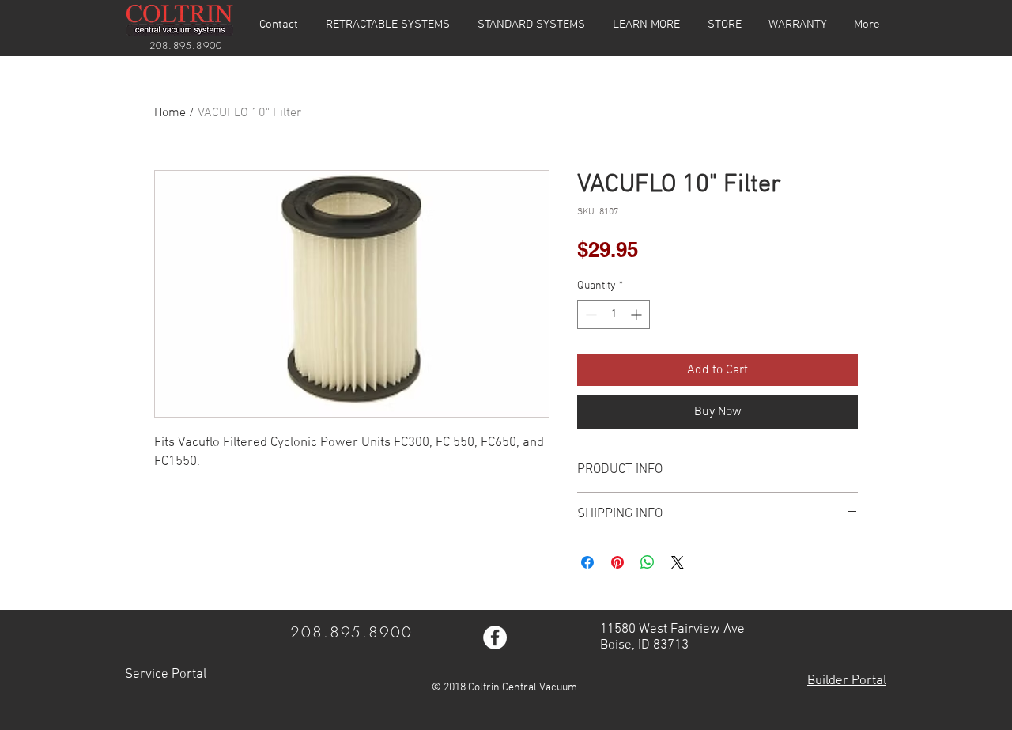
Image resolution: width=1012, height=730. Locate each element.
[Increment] (638, 314)
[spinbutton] (613, 314)
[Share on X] (677, 562)
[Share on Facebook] (587, 562)
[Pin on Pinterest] (617, 562)
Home (170, 113)
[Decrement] (589, 314)
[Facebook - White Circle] (495, 637)
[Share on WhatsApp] (647, 562)
